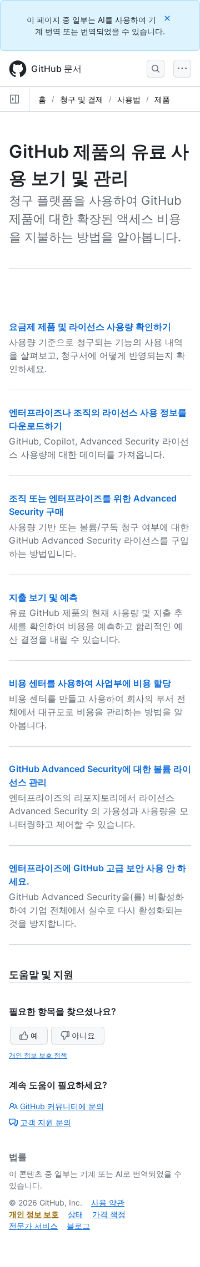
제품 (162, 99)
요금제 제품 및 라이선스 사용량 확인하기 (90, 326)
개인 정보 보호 (34, 1214)
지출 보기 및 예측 (43, 597)
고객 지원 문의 (45, 1122)
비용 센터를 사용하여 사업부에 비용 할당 (90, 683)
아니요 (83, 1035)
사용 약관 (107, 1202)
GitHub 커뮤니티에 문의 (62, 1106)
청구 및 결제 (81, 99)
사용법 (129, 99)
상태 (75, 1214)
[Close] (168, 18)
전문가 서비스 (33, 1225)
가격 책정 (109, 1214)
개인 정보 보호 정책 (38, 1055)
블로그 (78, 1225)
